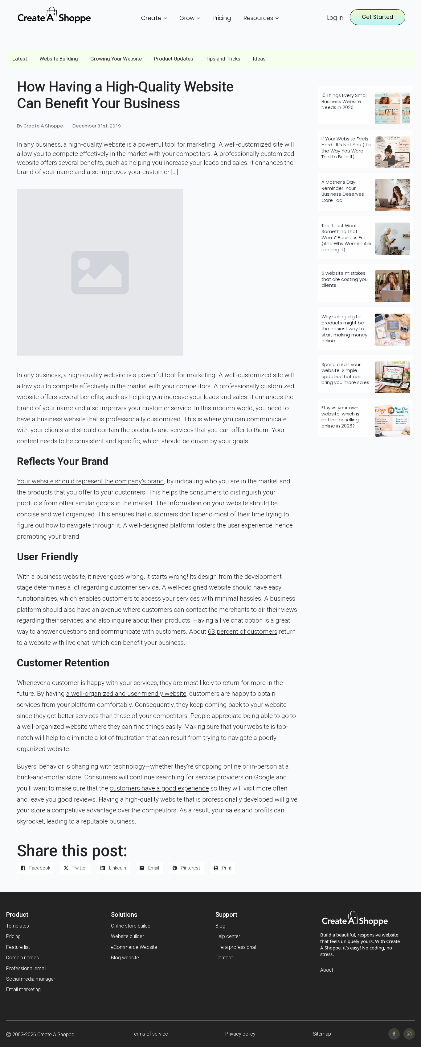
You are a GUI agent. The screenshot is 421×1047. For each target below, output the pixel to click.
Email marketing (23, 989)
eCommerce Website (134, 947)
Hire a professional (235, 947)
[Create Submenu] (167, 18)
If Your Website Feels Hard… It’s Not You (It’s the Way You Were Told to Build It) (346, 148)
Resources (258, 18)
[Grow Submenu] (200, 18)
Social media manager (30, 979)
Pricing (221, 18)
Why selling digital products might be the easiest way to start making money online (344, 329)
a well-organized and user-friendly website (126, 693)
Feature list (18, 947)
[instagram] (409, 1034)
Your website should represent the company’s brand (90, 481)
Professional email (26, 968)
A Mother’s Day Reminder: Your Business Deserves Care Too (342, 191)
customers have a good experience (159, 788)
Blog (220, 926)
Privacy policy (240, 1034)
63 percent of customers (242, 631)
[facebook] (394, 1034)
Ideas (259, 59)
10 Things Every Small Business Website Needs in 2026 (344, 101)
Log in (335, 18)
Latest (19, 59)
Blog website (125, 958)
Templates (17, 926)
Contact (224, 958)
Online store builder (131, 926)
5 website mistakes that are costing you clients (344, 279)
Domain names (22, 958)
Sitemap (322, 1034)
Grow (186, 18)
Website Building (58, 59)
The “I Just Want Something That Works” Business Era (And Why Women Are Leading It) (346, 238)
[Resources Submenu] (279, 18)
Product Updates (173, 59)
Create (151, 18)
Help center (227, 936)
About (326, 970)
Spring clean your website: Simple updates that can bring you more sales (345, 373)
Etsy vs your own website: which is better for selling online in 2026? (340, 417)
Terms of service (150, 1034)
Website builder (127, 936)
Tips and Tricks (223, 59)
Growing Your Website (116, 59)
